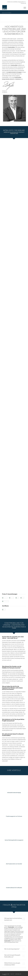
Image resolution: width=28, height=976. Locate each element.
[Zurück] (1, 18)
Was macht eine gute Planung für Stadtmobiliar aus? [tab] (12, 956)
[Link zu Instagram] (25, 973)
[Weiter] (27, 18)
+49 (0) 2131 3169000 (12, 1)
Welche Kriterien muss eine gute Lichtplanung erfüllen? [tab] (12, 963)
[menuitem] (24, 7)
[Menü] (24, 7)
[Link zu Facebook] (23, 973)
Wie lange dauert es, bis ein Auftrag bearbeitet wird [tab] (13, 919)
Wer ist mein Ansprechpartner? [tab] (11, 949)
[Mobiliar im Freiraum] (11, 7)
